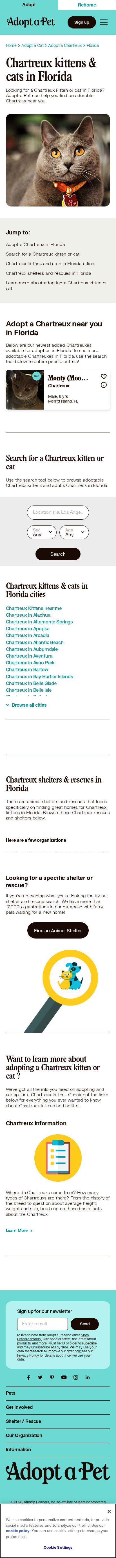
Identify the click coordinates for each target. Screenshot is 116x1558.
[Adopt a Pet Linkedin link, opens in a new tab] (87, 1377)
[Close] (109, 1511)
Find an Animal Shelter (58, 930)
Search (57, 554)
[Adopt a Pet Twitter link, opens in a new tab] (42, 1377)
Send (85, 1323)
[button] (103, 376)
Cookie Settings (58, 1547)
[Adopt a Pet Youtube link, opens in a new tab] (65, 1377)
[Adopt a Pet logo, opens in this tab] (58, 1478)
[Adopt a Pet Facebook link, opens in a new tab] (30, 1377)
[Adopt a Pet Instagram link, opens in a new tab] (77, 1377)
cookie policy (18, 1531)
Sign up (81, 22)
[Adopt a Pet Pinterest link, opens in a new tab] (53, 1377)
